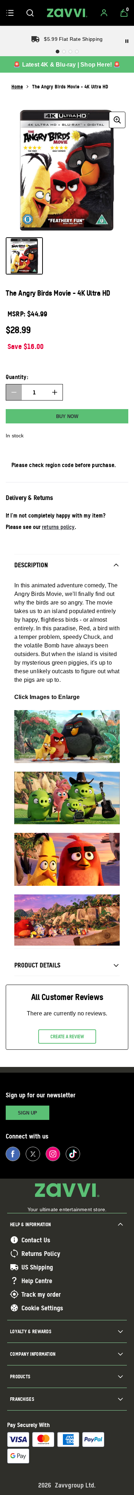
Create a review (67, 1036)
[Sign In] (104, 13)
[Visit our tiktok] (73, 1154)
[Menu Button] (10, 13)
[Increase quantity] (55, 392)
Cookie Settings (42, 1308)
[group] (67, 170)
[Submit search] (30, 13)
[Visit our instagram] (53, 1154)
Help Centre (36, 1281)
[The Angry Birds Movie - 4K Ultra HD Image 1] (24, 256)
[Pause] (127, 41)
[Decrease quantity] (14, 392)
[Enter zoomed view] (117, 120)
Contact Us (35, 1240)
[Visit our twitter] (33, 1154)
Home (17, 86)
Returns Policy (40, 1253)
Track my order (41, 1294)
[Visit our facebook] (13, 1154)
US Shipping (37, 1267)
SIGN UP (27, 1113)
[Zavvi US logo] (67, 13)
